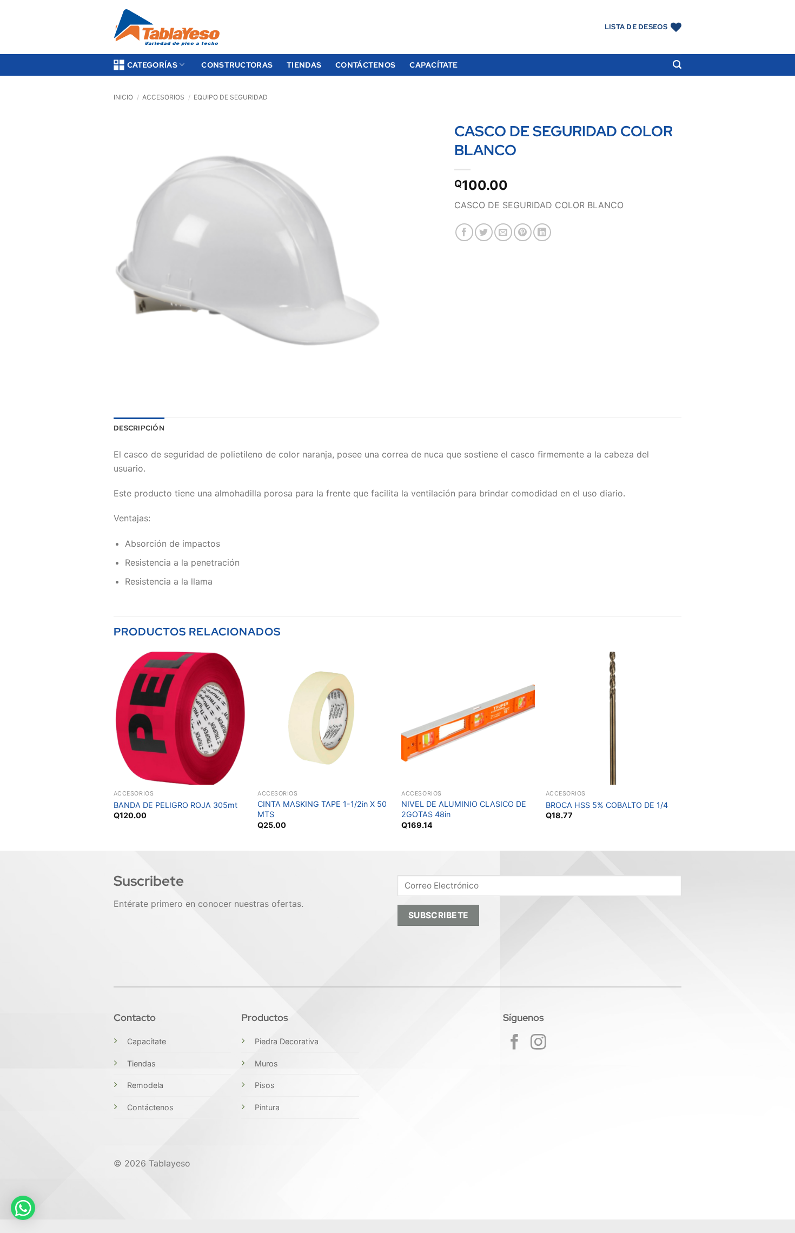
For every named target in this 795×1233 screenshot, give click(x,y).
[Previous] (114, 750)
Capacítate (433, 64)
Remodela (145, 1085)
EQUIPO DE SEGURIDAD (231, 97)
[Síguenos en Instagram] (538, 1043)
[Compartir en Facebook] (464, 232)
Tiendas (304, 64)
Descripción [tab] (139, 428)
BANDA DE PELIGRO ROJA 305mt (175, 805)
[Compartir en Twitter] (484, 232)
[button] (677, 64)
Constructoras (237, 64)
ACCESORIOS (163, 97)
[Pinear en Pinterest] (523, 232)
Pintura (267, 1107)
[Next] (678, 750)
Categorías (152, 64)
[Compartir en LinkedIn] (542, 232)
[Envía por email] (503, 232)
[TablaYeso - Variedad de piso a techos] (167, 27)
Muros (266, 1063)
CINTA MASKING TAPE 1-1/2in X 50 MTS (322, 809)
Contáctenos (365, 64)
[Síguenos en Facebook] (514, 1043)
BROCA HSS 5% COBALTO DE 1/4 (607, 805)
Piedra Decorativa (287, 1041)
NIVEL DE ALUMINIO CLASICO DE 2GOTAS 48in (463, 809)
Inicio (123, 97)
